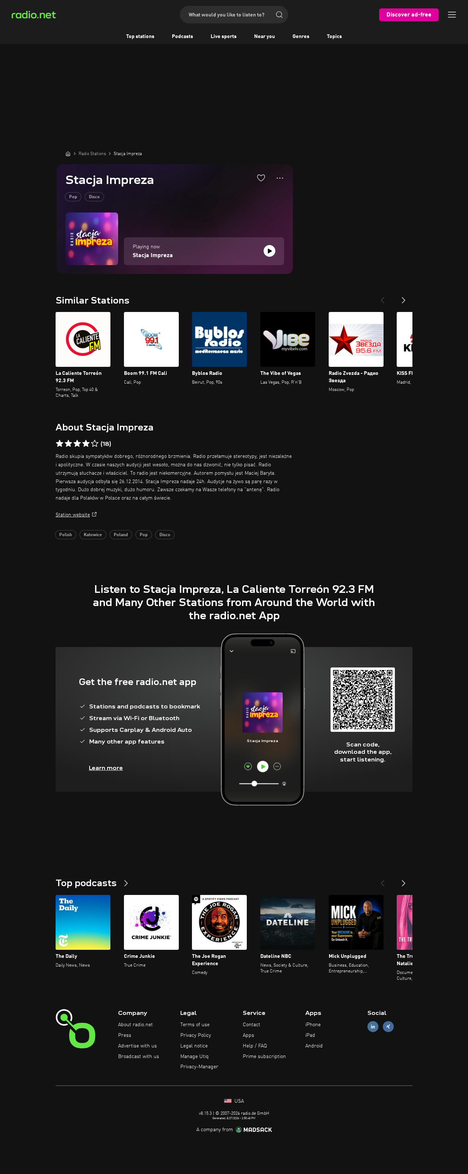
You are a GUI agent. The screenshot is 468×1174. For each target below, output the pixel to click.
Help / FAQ (255, 1046)
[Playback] (269, 251)
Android (314, 1046)
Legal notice (194, 1046)
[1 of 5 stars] (59, 443)
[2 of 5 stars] (68, 443)
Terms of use (195, 1024)
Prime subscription (264, 1056)
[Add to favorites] (261, 178)
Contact (251, 1024)
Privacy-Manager (199, 1066)
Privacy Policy (195, 1035)
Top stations (140, 36)
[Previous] (382, 297)
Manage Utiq (194, 1056)
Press (124, 1035)
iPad (310, 1035)
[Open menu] (452, 14)
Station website (73, 515)
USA (238, 1101)
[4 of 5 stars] (86, 443)
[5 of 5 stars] (94, 443)
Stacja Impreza (153, 256)
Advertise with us (137, 1046)
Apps (248, 1035)
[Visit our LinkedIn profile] (373, 1027)
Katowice (93, 535)
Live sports (224, 36)
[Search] (279, 14)
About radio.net (135, 1024)
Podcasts (182, 36)
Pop (73, 197)
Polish (65, 535)
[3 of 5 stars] (77, 443)
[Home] (68, 154)
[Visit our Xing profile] (388, 1027)
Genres (300, 36)
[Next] (403, 297)
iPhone (313, 1024)
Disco (94, 197)
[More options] (280, 178)
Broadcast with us (138, 1056)
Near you (264, 36)
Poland (121, 535)
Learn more (106, 768)
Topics (334, 36)
